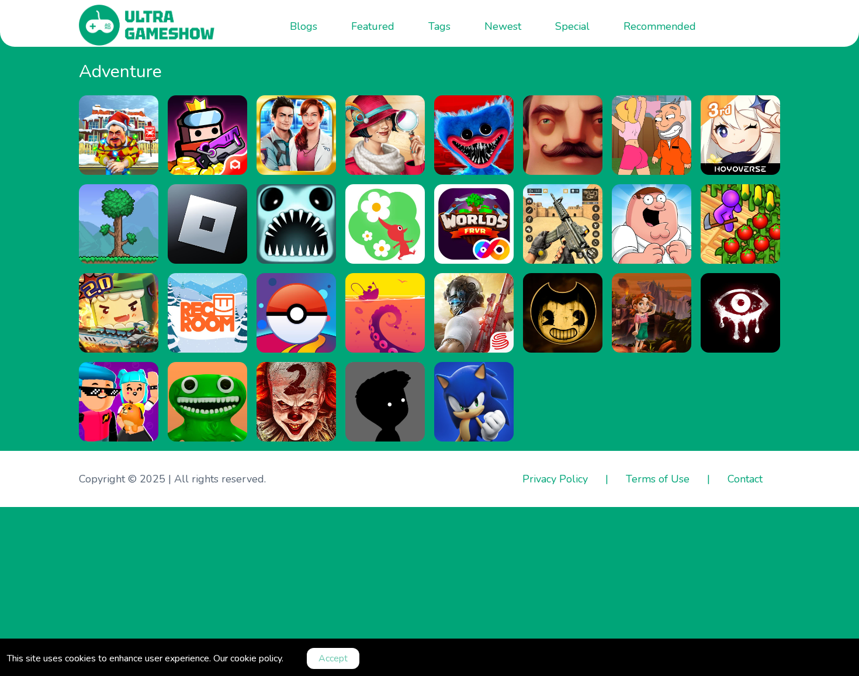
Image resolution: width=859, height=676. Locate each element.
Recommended (660, 26)
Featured (372, 26)
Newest (502, 26)
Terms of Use (658, 479)
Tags (439, 26)
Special (572, 26)
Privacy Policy (555, 479)
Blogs (303, 26)
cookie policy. (256, 658)
